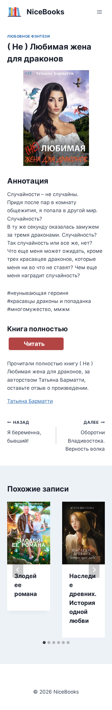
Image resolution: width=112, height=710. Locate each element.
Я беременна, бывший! (24, 432)
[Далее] (94, 570)
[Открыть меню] (99, 11)
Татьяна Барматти (30, 401)
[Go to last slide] (18, 570)
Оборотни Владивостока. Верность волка (85, 436)
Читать (34, 343)
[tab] (44, 642)
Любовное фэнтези (28, 36)
